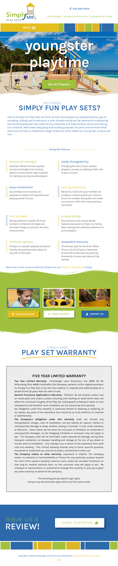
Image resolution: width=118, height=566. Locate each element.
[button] (34, 28)
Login (59, 559)
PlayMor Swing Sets (72, 267)
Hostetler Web (79, 555)
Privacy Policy (93, 555)
